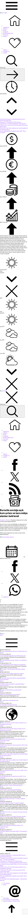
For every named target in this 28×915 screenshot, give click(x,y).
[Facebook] (14, 470)
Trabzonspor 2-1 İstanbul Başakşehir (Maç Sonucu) (13, 123)
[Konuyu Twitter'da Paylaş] (14, 583)
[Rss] (14, 494)
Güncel (7, 520)
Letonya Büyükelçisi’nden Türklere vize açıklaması (13, 664)
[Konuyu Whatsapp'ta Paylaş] (14, 595)
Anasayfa (2, 520)
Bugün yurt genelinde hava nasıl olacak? (10, 694)
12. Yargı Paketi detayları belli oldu (8, 704)
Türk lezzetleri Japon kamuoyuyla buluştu (10, 789)
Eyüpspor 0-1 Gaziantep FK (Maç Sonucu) (10, 122)
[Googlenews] (14, 506)
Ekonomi (2, 742)
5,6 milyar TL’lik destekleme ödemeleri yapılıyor (12, 673)
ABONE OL (6, 597)
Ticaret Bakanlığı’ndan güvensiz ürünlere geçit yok (13, 655)
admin (1, 635)
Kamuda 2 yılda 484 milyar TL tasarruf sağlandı (12, 803)
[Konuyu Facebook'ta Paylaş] (14, 571)
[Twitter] (14, 482)
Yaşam (2, 725)
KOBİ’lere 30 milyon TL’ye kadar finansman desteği (13, 816)
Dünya (1, 786)
